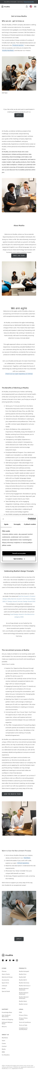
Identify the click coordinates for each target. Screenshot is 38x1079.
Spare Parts (5, 983)
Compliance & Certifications (23, 1028)
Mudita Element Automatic (24, 989)
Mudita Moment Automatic (24, 997)
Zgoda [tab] (6, 524)
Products (22, 968)
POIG (20, 1012)
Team (3, 1040)
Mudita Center (23, 1004)
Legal (21, 1009)
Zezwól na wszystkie (19, 553)
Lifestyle (4, 985)
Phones (4, 971)
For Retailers (6, 1055)
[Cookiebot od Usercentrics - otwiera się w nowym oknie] (28, 519)
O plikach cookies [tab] (30, 524)
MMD (3, 1052)
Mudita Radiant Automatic (23, 993)
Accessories (5, 980)
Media (4, 1049)
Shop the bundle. (29, 1)
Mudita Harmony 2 (24, 985)
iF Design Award (11, 601)
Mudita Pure (22, 974)
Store (4, 968)
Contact (4, 1046)
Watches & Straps (7, 977)
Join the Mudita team (12, 794)
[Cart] (26, 6)
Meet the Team (19, 255)
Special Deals (6, 991)
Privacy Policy (23, 1015)
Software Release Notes (7, 1023)
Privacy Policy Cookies (23, 1018)
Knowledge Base (7, 1012)
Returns (4, 1026)
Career (4, 1043)
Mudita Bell (22, 977)
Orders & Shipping (7, 1019)
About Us (5, 1034)
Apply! (19, 115)
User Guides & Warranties (6, 1015)
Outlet (4, 988)
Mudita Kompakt (24, 971)
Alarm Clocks (6, 974)
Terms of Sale (23, 1025)
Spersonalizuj (18, 559)
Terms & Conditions (25, 1022)
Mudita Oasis (23, 1001)
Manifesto (5, 1038)
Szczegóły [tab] (17, 524)
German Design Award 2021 (26, 601)
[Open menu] (35, 7)
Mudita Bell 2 (23, 980)
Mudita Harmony (24, 983)
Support (5, 1009)
